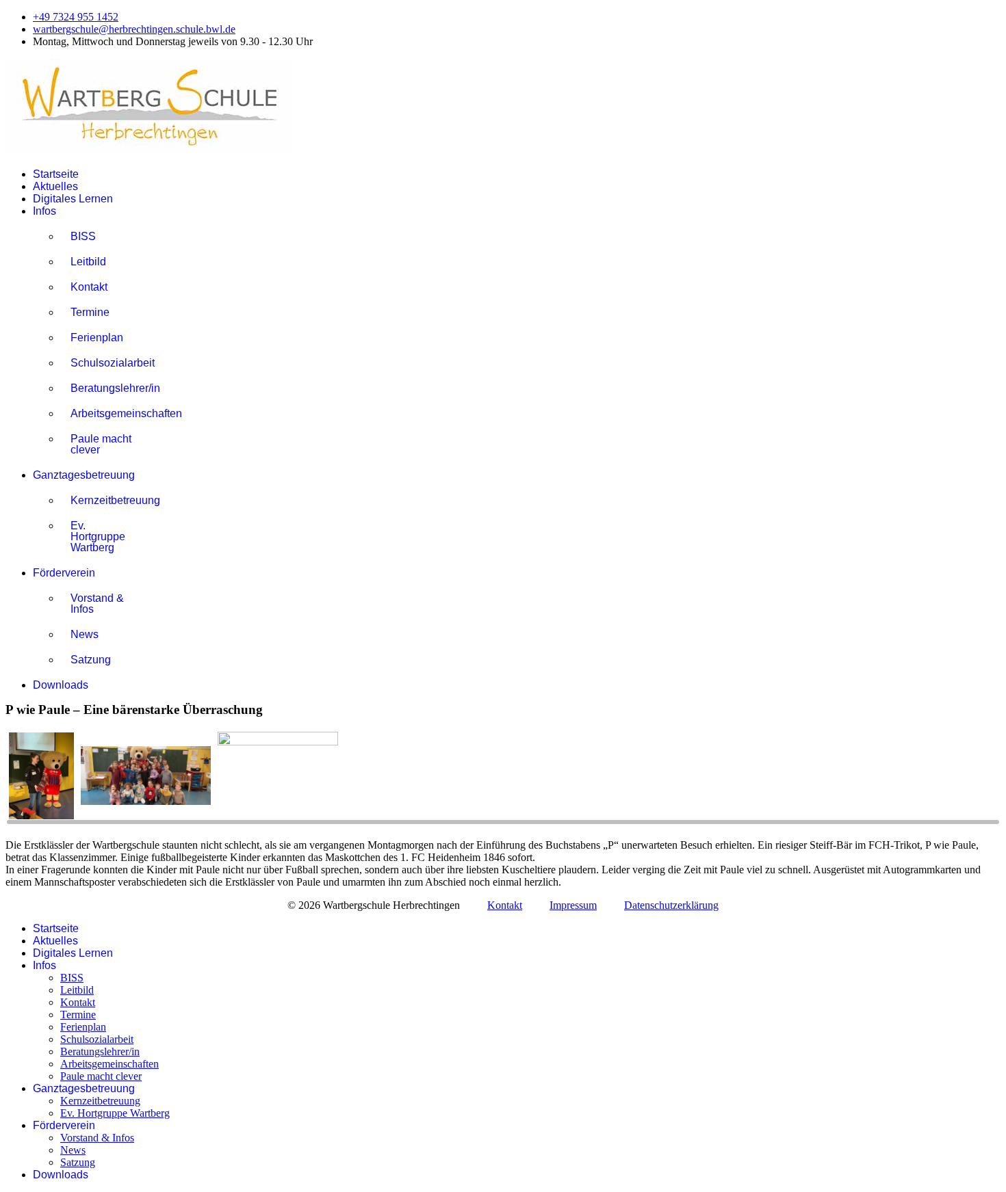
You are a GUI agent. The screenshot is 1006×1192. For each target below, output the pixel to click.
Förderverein (64, 573)
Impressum (573, 905)
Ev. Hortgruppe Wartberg (97, 536)
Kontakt (88, 287)
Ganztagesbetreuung (84, 475)
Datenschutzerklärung (671, 905)
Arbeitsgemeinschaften (106, 413)
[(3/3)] (277, 776)
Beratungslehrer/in (106, 388)
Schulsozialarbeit (106, 363)
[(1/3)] (41, 777)
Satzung (90, 659)
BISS (83, 236)
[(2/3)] (145, 777)
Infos (44, 211)
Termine (89, 312)
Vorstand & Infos (97, 603)
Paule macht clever (100, 444)
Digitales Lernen (73, 198)
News (84, 634)
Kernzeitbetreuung (106, 500)
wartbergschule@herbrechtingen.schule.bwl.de (134, 29)
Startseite (56, 174)
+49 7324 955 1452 (75, 17)
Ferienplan (96, 337)
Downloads (60, 685)
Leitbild (88, 261)
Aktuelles (55, 186)
